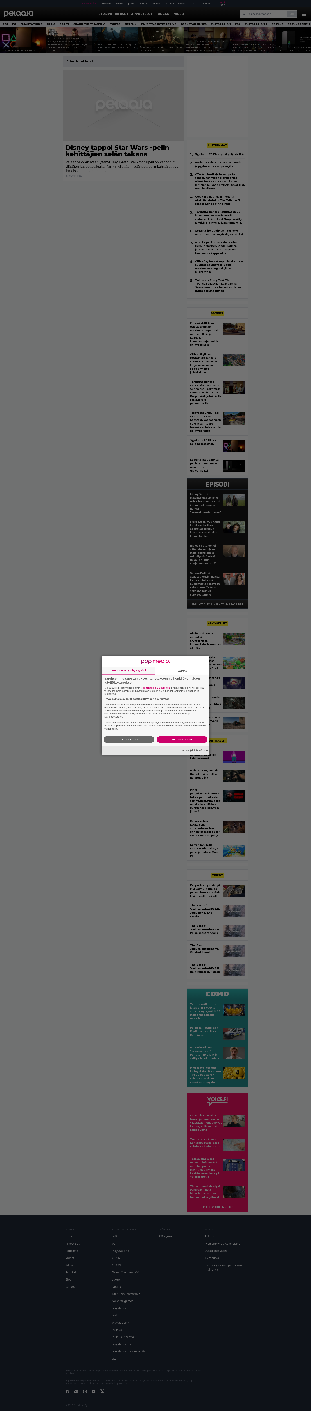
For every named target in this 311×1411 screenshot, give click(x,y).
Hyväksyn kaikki (182, 739)
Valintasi (182, 670)
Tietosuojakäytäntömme (194, 750)
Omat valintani (129, 739)
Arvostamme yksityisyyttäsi (128, 670)
